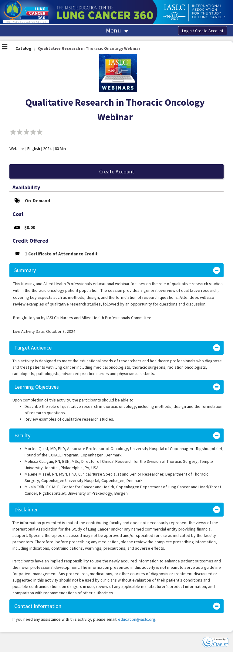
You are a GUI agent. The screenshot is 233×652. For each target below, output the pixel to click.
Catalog (23, 48)
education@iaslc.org (136, 619)
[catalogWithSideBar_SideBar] (4, 47)
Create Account (116, 171)
